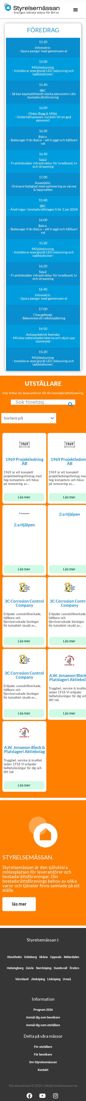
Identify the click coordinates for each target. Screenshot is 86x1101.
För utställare (43, 1047)
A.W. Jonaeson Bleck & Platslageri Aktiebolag (24, 749)
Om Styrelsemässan (43, 1062)
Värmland (21, 979)
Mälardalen (71, 957)
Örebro (74, 968)
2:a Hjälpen (24, 524)
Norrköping (43, 968)
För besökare (43, 1054)
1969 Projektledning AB (24, 461)
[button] (75, 9)
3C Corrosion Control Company (24, 603)
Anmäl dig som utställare (43, 1025)
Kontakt (43, 1070)
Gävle (30, 968)
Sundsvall (60, 968)
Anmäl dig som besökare (43, 1017)
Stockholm (14, 957)
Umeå (67, 979)
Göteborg (30, 957)
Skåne (43, 957)
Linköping (53, 979)
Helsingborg (15, 968)
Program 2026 (43, 1009)
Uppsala (55, 957)
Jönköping (38, 979)
